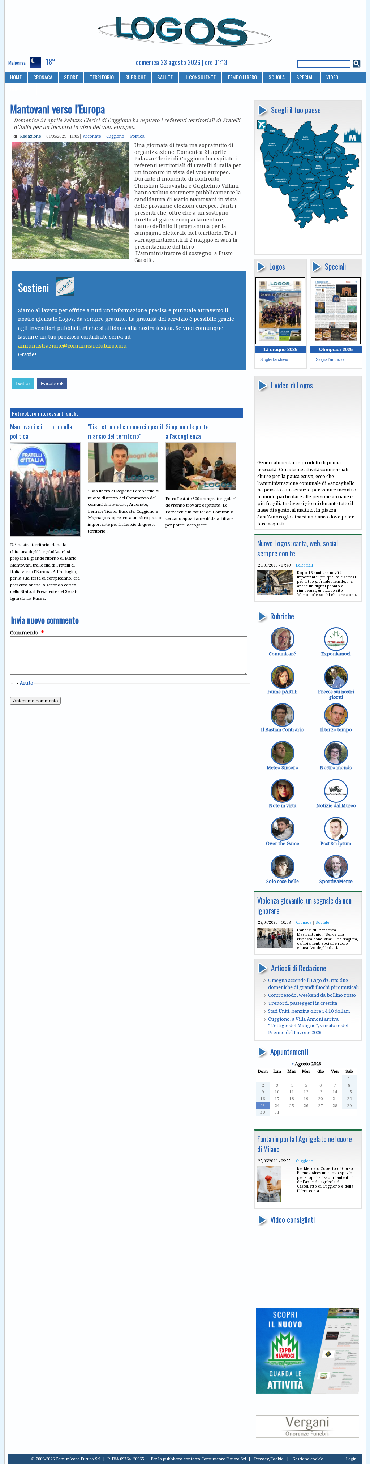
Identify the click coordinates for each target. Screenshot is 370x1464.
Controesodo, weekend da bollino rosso (312, 995)
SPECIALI (305, 77)
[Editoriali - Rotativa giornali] (275, 593)
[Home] (185, 28)
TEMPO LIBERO (242, 77)
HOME (16, 77)
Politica (137, 136)
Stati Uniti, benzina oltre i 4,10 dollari (309, 1011)
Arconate (92, 136)
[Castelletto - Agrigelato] (269, 1201)
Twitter (22, 383)
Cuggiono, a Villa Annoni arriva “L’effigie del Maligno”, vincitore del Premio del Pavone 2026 (308, 1025)
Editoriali (304, 565)
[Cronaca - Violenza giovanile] (275, 946)
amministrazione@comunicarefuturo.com (72, 346)
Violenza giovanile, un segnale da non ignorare (304, 905)
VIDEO (332, 77)
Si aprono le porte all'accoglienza (187, 431)
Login (351, 1458)
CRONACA (42, 77)
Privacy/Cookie (268, 1458)
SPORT (71, 77)
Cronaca (303, 922)
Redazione (30, 136)
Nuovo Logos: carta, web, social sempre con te (297, 548)
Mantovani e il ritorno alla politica (41, 431)
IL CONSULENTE (200, 77)
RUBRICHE (135, 77)
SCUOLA (276, 77)
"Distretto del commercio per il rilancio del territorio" (125, 431)
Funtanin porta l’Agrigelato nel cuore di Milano (304, 1144)
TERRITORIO (102, 77)
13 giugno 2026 (280, 349)
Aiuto (26, 683)
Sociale (322, 922)
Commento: (27, 633)
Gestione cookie (307, 1458)
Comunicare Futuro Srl (223, 1458)
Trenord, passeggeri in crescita (302, 1003)
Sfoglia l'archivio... (275, 359)
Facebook (52, 383)
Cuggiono (304, 1161)
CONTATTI (20, 89)
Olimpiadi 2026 (336, 349)
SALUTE (165, 77)
